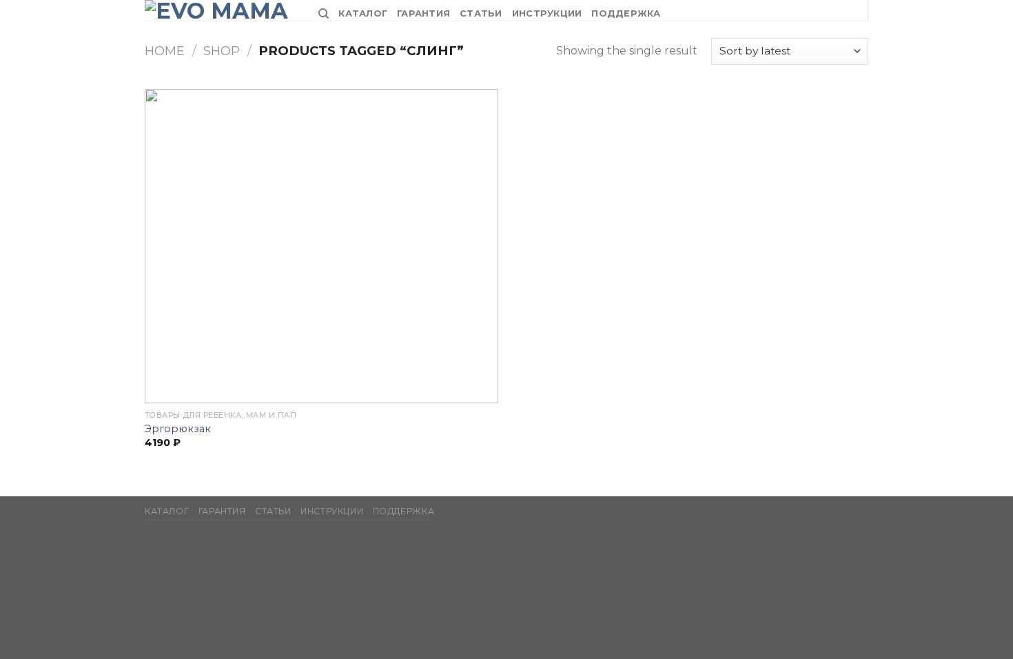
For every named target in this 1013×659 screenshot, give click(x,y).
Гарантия (423, 13)
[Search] (323, 14)
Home (165, 51)
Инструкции (547, 13)
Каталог (362, 13)
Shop (221, 51)
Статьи (481, 13)
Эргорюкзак (178, 429)
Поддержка (625, 13)
